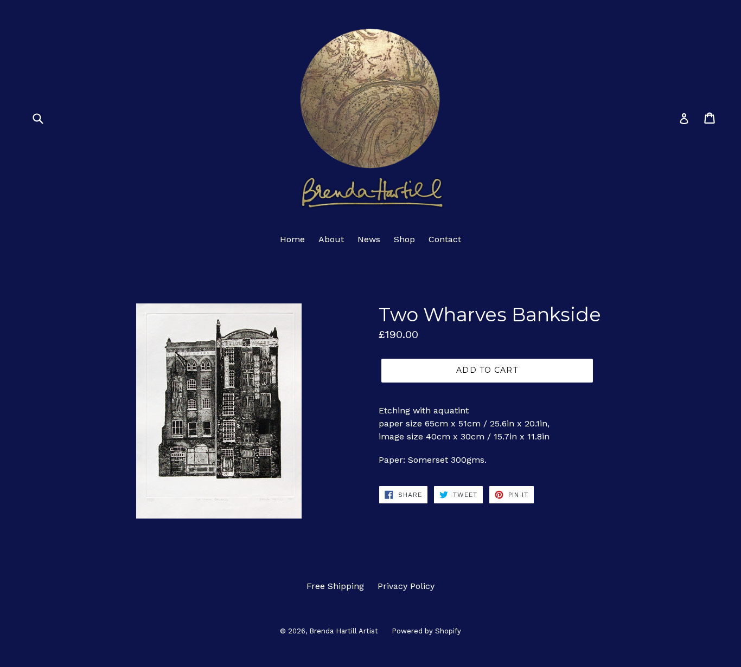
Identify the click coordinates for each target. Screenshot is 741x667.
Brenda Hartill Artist (343, 631)
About (331, 239)
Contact (445, 239)
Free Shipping (335, 586)
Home (292, 239)
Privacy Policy (406, 586)
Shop (404, 239)
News (368, 239)
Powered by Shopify (426, 631)
